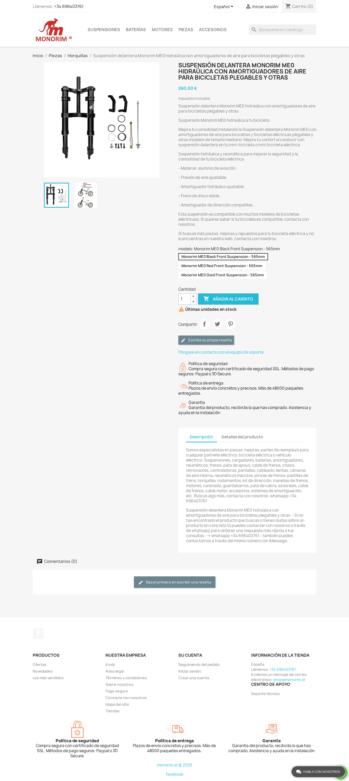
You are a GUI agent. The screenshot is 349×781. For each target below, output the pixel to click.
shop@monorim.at (289, 679)
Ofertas (39, 664)
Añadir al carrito (228, 299)
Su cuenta (190, 655)
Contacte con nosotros (126, 697)
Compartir (204, 324)
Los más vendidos (48, 677)
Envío (110, 664)
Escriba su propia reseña (210, 340)
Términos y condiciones (126, 677)
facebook (174, 774)
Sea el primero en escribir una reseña (178, 582)
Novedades (43, 671)
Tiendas (113, 711)
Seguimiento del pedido (199, 664)
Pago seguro (117, 691)
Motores (162, 29)
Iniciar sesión (189, 671)
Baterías (136, 29)
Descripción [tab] (201, 437)
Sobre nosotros (119, 684)
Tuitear (217, 324)
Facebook (38, 633)
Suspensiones (104, 29)
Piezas (186, 29)
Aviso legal (115, 671)
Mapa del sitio (117, 704)
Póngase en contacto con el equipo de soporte (221, 352)
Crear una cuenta (193, 677)
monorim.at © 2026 (174, 765)
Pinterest (230, 324)
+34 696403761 (69, 6)
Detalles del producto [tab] (242, 437)
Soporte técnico (265, 693)
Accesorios (213, 29)
